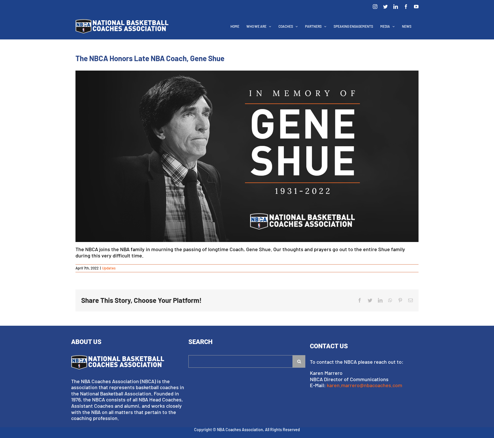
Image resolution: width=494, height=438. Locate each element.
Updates (108, 268)
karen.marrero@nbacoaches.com (364, 385)
